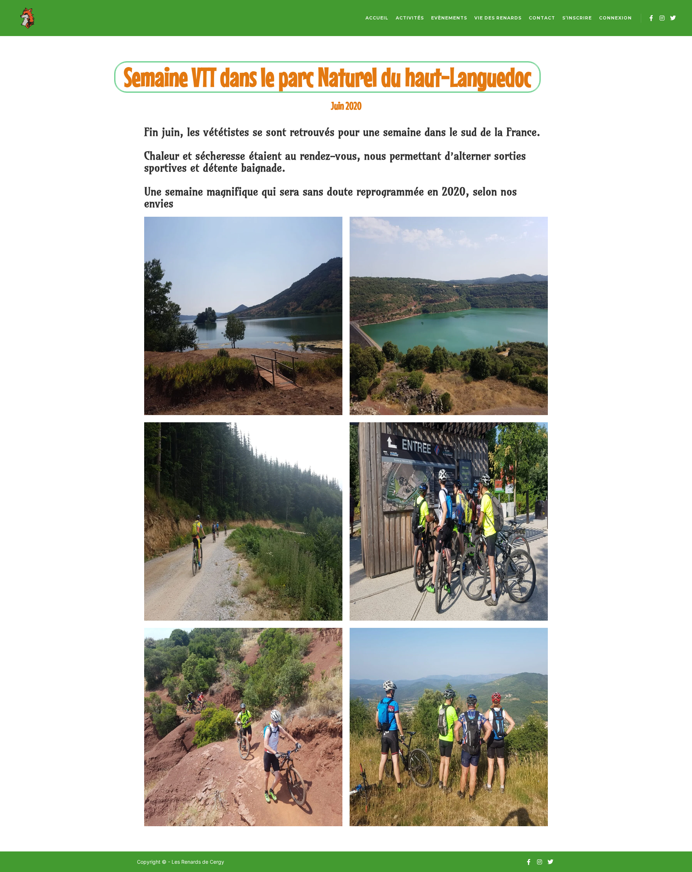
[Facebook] (651, 18)
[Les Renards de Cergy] (27, 18)
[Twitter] (673, 18)
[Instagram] (662, 18)
